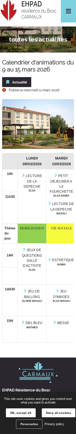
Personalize (29, 424)
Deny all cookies (58, 413)
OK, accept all (20, 413)
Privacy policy (54, 424)
